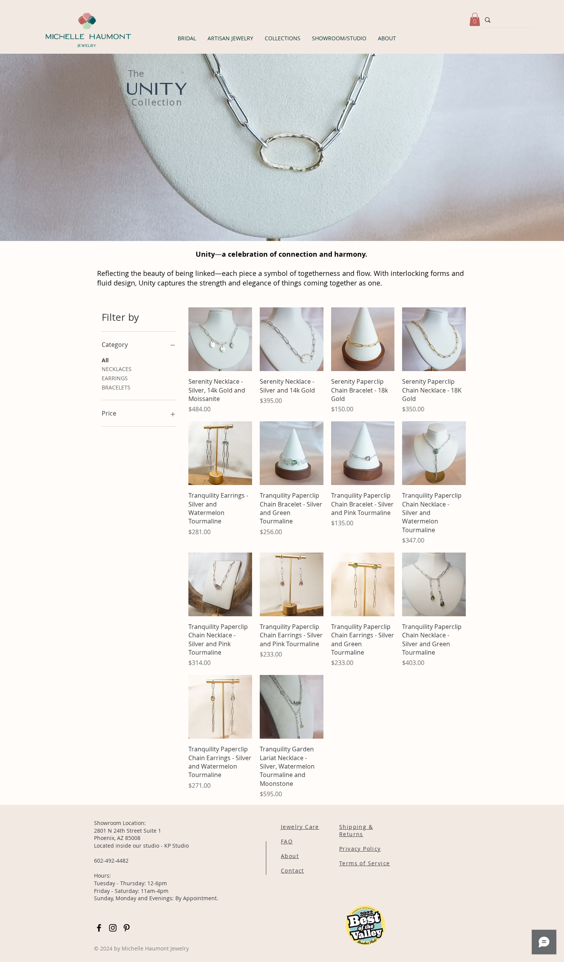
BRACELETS (116, 387)
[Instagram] (113, 928)
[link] (474, 19)
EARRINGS (115, 378)
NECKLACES (117, 369)
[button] (187, 38)
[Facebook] (99, 928)
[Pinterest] (127, 928)
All (105, 360)
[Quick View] (220, 339)
